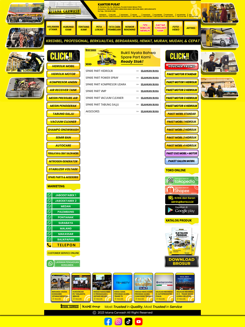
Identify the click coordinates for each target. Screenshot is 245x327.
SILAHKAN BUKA (150, 70)
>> (137, 70)
